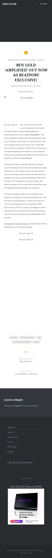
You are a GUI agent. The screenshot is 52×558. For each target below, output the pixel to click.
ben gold (13, 337)
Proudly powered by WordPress (19, 550)
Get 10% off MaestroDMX (26, 486)
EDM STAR (9, 4)
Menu (44, 4)
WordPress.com (26, 553)
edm (39, 337)
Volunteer (11, 427)
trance (36, 342)
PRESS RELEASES (29, 60)
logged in (18, 405)
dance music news (27, 337)
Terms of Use (12, 437)
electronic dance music (21, 342)
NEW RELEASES (14, 60)
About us (11, 432)
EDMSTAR (22, 86)
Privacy (10, 442)
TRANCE (40, 60)
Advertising (11, 447)
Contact (10, 452)
